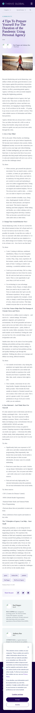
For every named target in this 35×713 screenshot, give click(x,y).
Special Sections (20, 10)
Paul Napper (16, 45)
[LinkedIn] (28, 593)
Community (7, 16)
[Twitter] (23, 593)
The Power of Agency (19, 580)
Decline (17, 704)
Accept (17, 699)
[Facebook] (18, 593)
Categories (6, 10)
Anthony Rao (26, 45)
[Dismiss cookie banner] (28, 647)
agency (5, 575)
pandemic (24, 575)
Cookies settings (17, 694)
